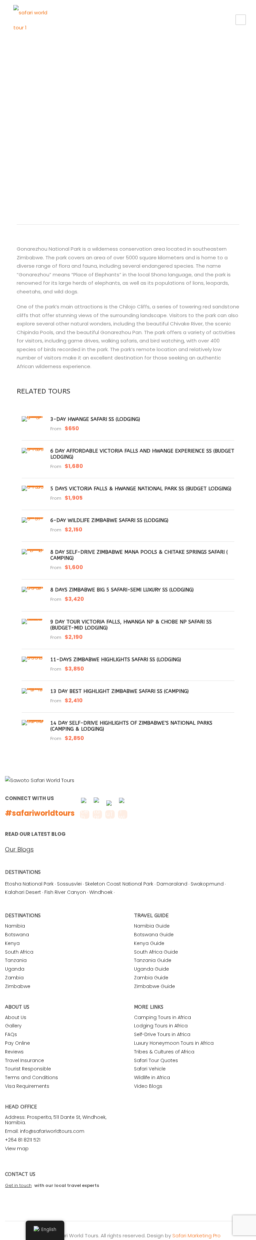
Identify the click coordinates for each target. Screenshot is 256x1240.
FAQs (11, 1034)
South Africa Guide (156, 952)
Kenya (12, 943)
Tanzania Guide (152, 960)
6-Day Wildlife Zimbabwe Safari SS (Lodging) (109, 520)
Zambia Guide (151, 977)
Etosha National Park (29, 884)
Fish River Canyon (65, 892)
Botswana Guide (154, 934)
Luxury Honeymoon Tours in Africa (174, 1043)
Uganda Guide (151, 969)
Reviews (14, 1051)
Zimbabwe (17, 986)
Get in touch (18, 1185)
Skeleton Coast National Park (119, 884)
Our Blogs (19, 849)
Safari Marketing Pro (196, 1235)
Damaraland (172, 884)
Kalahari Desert (23, 892)
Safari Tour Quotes (156, 1060)
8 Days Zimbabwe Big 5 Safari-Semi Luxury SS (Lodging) (122, 590)
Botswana (17, 934)
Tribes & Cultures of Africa (164, 1051)
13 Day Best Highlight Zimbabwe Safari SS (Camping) (119, 691)
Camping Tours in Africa (162, 1017)
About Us (15, 1017)
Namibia (15, 926)
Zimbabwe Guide (154, 986)
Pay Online (17, 1043)
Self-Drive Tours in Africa (162, 1034)
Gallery (13, 1025)
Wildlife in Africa (152, 1077)
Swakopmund (207, 884)
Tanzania (16, 960)
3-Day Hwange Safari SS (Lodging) (95, 419)
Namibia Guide (152, 926)
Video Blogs (148, 1086)
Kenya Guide (149, 943)
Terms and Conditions (31, 1077)
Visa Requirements (27, 1086)
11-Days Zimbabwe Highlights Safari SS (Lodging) (115, 660)
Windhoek (101, 892)
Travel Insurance (24, 1060)
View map (17, 1148)
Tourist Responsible (28, 1068)
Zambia (14, 977)
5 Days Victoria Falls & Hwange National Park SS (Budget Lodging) (140, 489)
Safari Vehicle (150, 1068)
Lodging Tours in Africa (161, 1025)
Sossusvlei (69, 884)
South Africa (19, 952)
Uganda (14, 969)
